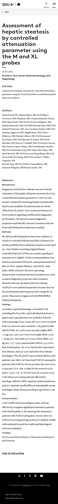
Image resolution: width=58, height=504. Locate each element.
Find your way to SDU (13, 494)
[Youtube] (41, 476)
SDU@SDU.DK (27, 485)
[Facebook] (24, 476)
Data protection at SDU (14, 498)
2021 (7, 12)
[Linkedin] (19, 476)
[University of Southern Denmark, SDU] (7, 4)
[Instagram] (35, 476)
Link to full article (13, 453)
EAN (48, 485)
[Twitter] (30, 476)
